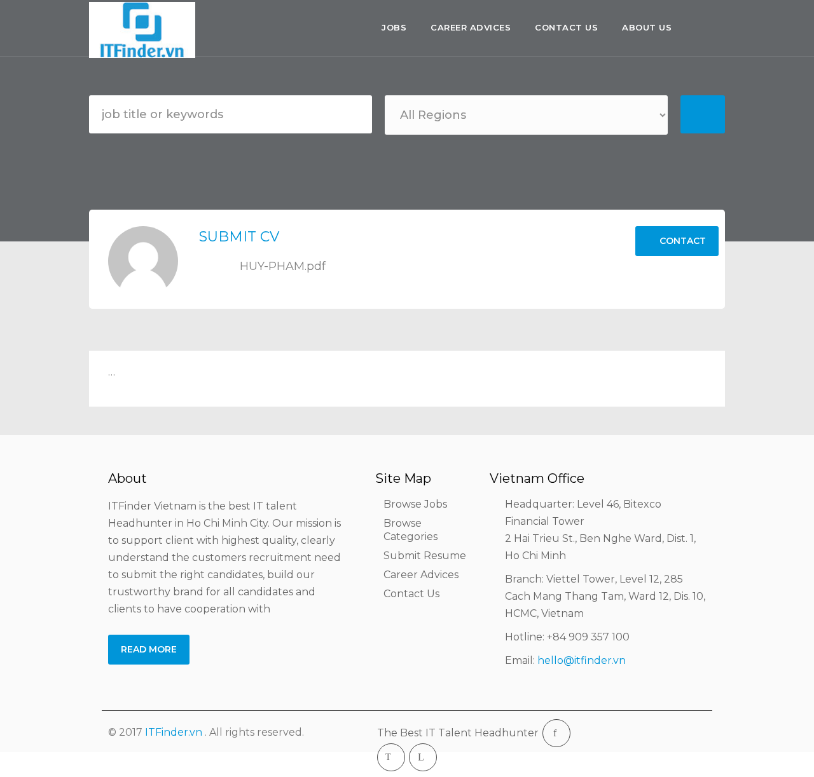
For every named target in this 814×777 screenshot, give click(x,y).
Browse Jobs (415, 504)
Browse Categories (410, 530)
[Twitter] (391, 757)
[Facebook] (556, 733)
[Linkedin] (423, 757)
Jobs (394, 27)
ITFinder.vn (173, 732)
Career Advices (471, 27)
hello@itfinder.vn (581, 660)
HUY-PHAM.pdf (281, 266)
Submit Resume (424, 556)
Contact (681, 241)
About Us (647, 27)
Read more (149, 649)
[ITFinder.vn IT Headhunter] (145, 30)
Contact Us (566, 27)
